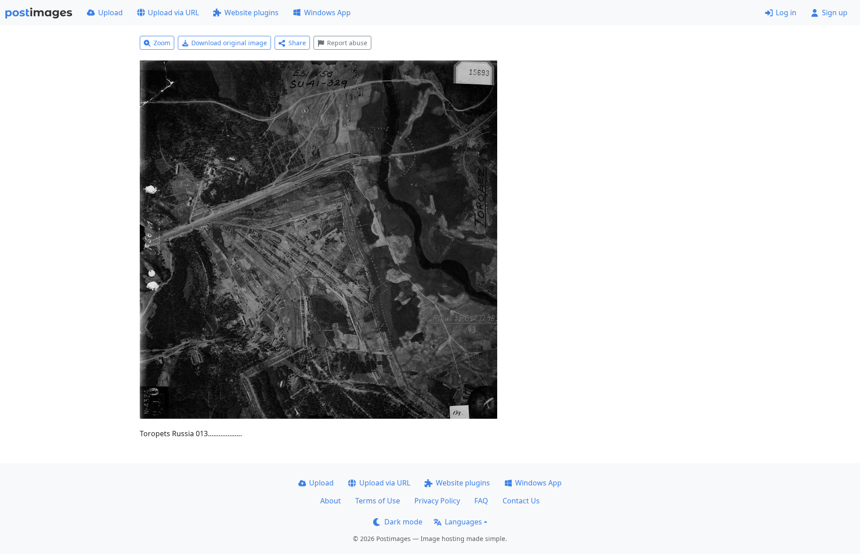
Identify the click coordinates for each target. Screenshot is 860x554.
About (330, 501)
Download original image (229, 43)
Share (297, 43)
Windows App (327, 12)
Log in (786, 12)
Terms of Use (377, 501)
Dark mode (403, 522)
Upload (110, 12)
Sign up (834, 12)
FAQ (481, 501)
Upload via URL (173, 12)
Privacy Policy (437, 501)
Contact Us (521, 501)
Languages (463, 522)
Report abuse (347, 43)
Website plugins (251, 12)
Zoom (162, 43)
